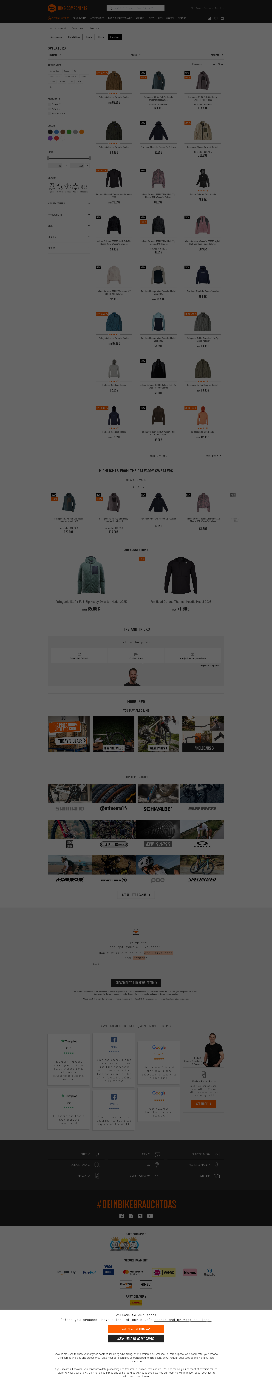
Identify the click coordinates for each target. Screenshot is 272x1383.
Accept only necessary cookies (136, 1338)
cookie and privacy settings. (183, 1320)
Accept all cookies (133, 1329)
